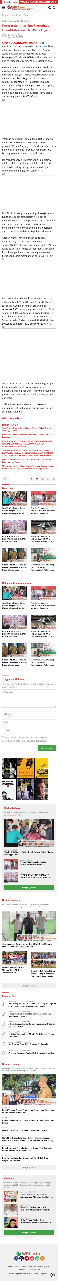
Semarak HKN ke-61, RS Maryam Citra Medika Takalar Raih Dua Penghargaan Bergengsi (13, 970)
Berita (5, 21)
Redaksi (32, 1266)
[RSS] (42, 1258)
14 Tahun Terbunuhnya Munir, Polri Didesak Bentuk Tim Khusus (31, 1035)
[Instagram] (32, 1258)
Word (26, 21)
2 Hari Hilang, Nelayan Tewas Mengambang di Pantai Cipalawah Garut (31, 1025)
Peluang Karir (44, 1266)
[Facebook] (16, 1258)
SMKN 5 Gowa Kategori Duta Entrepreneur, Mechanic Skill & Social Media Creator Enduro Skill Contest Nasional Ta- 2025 (36, 1195)
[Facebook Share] (31, 479)
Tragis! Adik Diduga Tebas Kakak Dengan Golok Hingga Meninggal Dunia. (26, 429)
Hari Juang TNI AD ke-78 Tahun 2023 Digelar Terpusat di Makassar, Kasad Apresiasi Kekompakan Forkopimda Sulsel (32, 1005)
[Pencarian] (54, 7)
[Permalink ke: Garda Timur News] (4, 35)
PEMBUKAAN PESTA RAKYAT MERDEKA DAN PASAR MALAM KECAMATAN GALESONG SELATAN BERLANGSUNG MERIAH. (27, 443)
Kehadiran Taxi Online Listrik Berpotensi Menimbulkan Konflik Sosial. (34, 1208)
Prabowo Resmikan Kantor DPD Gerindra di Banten (31, 1053)
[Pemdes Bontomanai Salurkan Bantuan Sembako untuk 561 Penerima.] (43, 498)
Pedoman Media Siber (17, 1266)
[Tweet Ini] (37, 479)
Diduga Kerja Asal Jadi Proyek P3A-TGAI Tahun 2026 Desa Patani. (28, 1121)
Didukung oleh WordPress (20, 1274)
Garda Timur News (15, 35)
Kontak (22, 1270)
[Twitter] (21, 1258)
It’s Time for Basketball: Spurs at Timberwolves (28, 1044)
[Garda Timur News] (20, 7)
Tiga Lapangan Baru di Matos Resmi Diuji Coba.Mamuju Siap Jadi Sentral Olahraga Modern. (27, 945)
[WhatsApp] (37, 1258)
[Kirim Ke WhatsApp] (54, 479)
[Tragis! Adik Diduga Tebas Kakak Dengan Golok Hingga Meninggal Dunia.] (14, 498)
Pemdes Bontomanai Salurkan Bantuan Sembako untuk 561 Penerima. (28, 436)
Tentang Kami (34, 1270)
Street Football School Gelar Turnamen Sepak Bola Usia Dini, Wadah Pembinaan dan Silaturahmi (43, 974)
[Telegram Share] (48, 479)
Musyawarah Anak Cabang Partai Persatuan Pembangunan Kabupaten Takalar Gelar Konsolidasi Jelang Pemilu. (27, 467)
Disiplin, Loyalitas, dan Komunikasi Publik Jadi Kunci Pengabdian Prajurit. (25, 1159)
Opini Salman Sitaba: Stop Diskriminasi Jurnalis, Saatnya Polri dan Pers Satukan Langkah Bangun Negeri (36, 1221)
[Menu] (4, 7)
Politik (20, 21)
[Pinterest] (26, 1258)
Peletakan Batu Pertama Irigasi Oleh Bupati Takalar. (25, 1130)
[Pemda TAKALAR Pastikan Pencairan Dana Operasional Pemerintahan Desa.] (14, 555)
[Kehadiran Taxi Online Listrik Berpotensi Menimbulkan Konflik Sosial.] (11, 1209)
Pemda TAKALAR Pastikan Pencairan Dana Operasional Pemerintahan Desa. (26, 461)
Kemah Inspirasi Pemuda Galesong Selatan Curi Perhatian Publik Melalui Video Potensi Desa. (27, 1149)
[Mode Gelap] (49, 7)
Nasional (12, 21)
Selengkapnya (28, 887)
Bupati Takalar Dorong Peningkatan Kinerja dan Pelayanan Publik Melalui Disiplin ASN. (28, 1111)
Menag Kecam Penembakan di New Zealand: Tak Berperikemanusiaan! (29, 1015)
